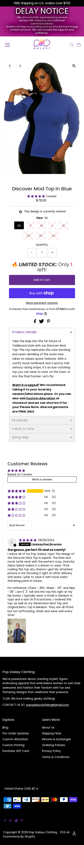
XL (63, 226)
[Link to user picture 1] (17, 631)
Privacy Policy (51, 751)
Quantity (42, 245)
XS (19, 226)
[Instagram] (10, 821)
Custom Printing (13, 745)
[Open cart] (79, 45)
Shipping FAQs (51, 733)
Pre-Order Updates (15, 733)
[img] (28, 540)
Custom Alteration (15, 739)
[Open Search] (72, 45)
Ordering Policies (53, 745)
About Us (48, 727)
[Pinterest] (22, 821)
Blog (5, 727)
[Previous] (10, 65)
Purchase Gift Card (15, 751)
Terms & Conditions (55, 757)
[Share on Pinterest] (48, 322)
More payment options (42, 303)
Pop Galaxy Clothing (43, 832)
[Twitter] (16, 821)
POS (63, 832)
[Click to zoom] (73, 65)
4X (53, 236)
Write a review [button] (42, 479)
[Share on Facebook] (35, 322)
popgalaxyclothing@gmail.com (47, 705)
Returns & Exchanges (56, 739)
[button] (36, 196)
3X (41, 236)
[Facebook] (5, 821)
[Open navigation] (12, 45)
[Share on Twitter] (42, 322)
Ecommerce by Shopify (19, 837)
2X (28, 236)
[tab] (42, 332)
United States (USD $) (20, 789)
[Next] (20, 65)
